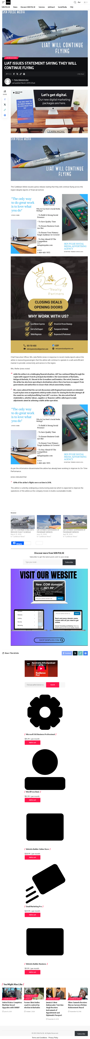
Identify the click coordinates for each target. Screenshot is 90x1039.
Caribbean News (11, 58)
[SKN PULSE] (8, 2)
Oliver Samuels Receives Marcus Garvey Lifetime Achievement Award (77, 1005)
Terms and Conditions (39, 1037)
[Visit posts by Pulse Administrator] (7, 81)
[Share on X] (17, 74)
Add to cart (32, 742)
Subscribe (69, 562)
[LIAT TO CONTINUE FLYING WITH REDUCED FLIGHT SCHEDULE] (23, 522)
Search (52, 685)
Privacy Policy (53, 1037)
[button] (4, 2)
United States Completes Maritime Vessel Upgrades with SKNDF (12, 1005)
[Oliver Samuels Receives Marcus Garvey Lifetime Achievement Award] (78, 993)
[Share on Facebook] (13, 74)
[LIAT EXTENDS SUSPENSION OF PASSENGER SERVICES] (49, 522)
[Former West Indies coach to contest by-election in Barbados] (34, 993)
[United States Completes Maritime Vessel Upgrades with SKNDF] (12, 993)
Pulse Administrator (21, 80)
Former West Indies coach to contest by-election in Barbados (32, 1005)
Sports (28, 998)
